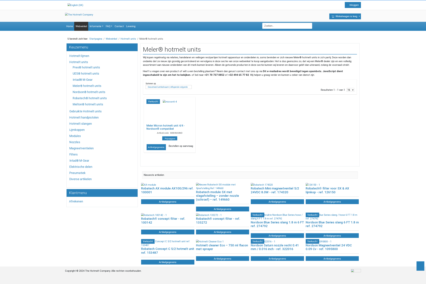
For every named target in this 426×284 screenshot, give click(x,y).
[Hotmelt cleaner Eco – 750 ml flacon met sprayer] (210, 241)
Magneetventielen (81, 148)
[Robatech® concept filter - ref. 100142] (154, 214)
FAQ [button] (108, 26)
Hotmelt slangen (80, 123)
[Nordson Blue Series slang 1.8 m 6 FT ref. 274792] (277, 216)
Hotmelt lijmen (79, 56)
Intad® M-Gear (83, 79)
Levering (130, 26)
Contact (119, 26)
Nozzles (74, 142)
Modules (75, 136)
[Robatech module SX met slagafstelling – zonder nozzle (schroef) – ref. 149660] (222, 186)
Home (69, 26)
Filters (73, 154)
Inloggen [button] (354, 4)
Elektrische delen (80, 166)
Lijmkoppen (77, 130)
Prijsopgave (170, 139)
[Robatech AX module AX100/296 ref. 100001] (148, 184)
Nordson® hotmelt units (89, 92)
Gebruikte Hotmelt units (85, 111)
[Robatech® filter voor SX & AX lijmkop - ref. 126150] (313, 184)
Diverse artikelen (80, 179)
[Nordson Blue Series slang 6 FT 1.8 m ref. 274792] (332, 216)
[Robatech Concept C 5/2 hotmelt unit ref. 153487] (167, 243)
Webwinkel (81, 26)
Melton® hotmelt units (88, 104)
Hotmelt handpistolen (84, 117)
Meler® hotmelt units (87, 86)
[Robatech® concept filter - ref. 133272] (209, 214)
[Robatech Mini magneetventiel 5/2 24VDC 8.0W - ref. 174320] (262, 184)
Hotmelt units (78, 62)
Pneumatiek (77, 173)
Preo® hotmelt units (86, 67)
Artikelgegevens (156, 147)
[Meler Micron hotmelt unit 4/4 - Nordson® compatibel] (169, 111)
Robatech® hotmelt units (90, 98)
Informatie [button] (95, 26)
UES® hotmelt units (86, 73)
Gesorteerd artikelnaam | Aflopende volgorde (168, 87)
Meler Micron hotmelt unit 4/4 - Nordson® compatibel (165, 127)
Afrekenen (76, 201)
